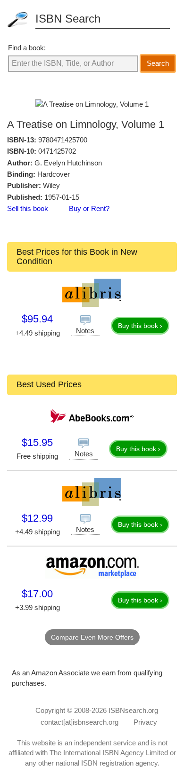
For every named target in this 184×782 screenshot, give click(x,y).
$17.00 (37, 594)
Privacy (145, 722)
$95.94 (37, 319)
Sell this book (27, 208)
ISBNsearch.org (133, 710)
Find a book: (27, 48)
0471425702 (57, 151)
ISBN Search (67, 18)
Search (158, 63)
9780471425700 (62, 140)
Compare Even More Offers (92, 637)
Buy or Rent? (89, 208)
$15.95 (37, 442)
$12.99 (37, 518)
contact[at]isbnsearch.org (79, 722)
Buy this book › (140, 325)
